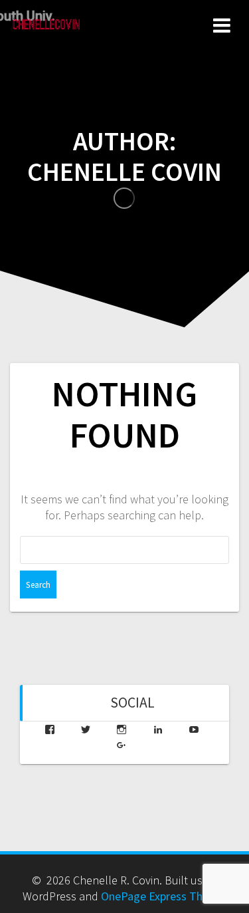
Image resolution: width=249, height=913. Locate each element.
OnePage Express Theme (162, 896)
